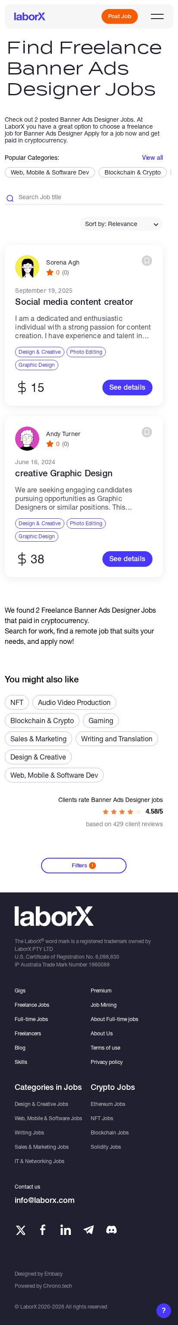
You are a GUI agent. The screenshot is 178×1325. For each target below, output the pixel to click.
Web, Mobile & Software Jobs (48, 1118)
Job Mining (104, 1005)
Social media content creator (74, 302)
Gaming (101, 720)
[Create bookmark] (147, 260)
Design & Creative (39, 352)
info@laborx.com (45, 1200)
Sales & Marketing (38, 738)
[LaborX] (29, 16)
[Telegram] (88, 1230)
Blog (20, 1047)
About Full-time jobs (114, 1019)
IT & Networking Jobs (39, 1161)
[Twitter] (20, 1230)
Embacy (53, 1273)
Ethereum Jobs (108, 1104)
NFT (16, 702)
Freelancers (28, 1033)
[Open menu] (157, 16)
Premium (101, 990)
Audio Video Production (74, 702)
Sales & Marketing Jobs (42, 1147)
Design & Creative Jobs (41, 1104)
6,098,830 (107, 956)
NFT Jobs (102, 1118)
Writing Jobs (29, 1132)
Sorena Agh (62, 262)
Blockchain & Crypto (133, 172)
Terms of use (105, 1047)
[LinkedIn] (65, 1230)
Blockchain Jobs (110, 1132)
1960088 (99, 964)
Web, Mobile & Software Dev (50, 172)
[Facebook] (43, 1230)
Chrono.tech (57, 1286)
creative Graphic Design (63, 473)
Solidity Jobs (106, 1147)
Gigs (20, 990)
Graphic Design (37, 365)
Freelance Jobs (32, 1005)
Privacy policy (107, 1062)
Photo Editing (86, 352)
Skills (21, 1062)
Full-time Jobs (31, 1019)
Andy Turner (63, 433)
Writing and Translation (117, 738)
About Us (102, 1033)
